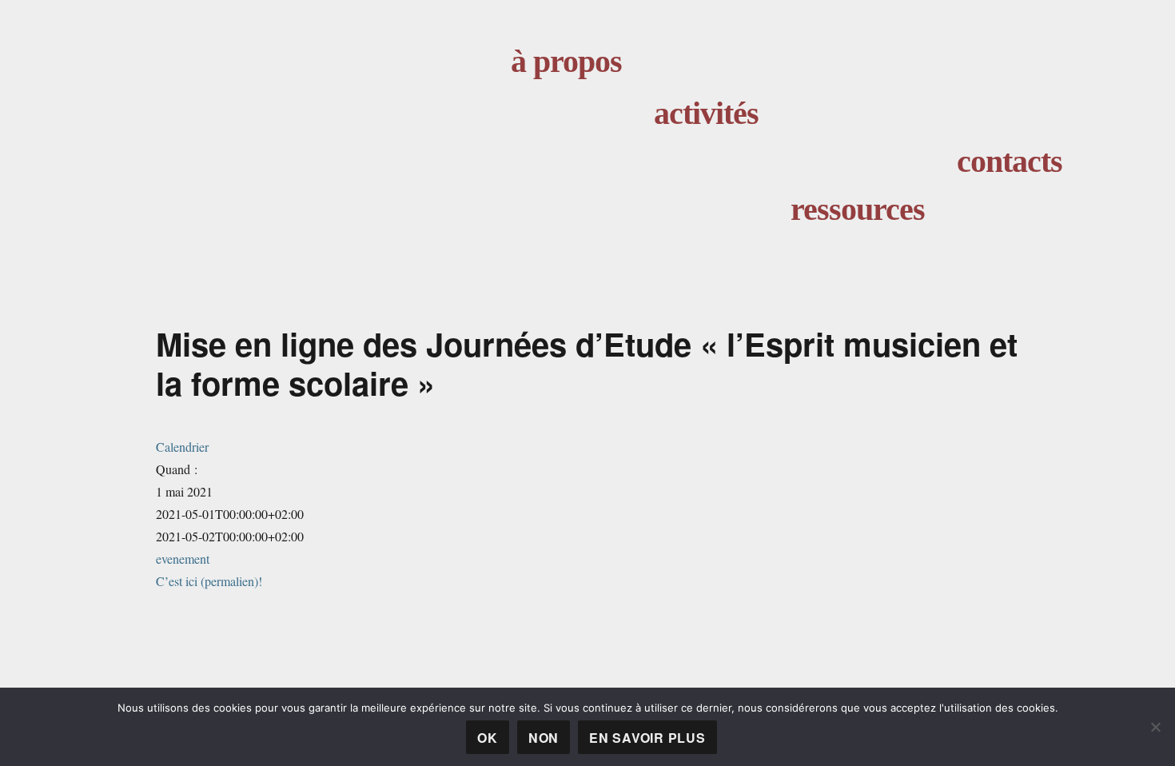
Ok (487, 737)
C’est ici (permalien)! (209, 581)
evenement (182, 558)
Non (543, 737)
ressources (858, 209)
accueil (378, 133)
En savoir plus (647, 737)
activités (706, 113)
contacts (1009, 161)
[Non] (1155, 727)
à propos (566, 61)
